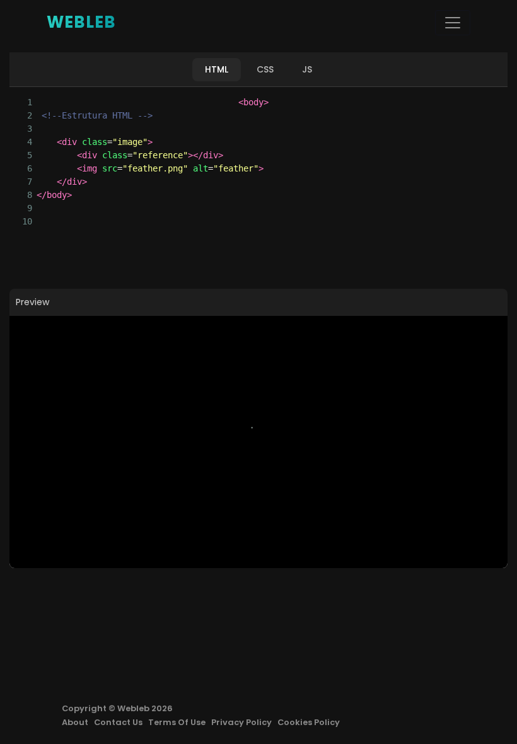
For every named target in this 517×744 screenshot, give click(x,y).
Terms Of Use (177, 722)
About (75, 722)
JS (307, 69)
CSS (265, 69)
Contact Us (118, 722)
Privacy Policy (241, 722)
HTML (216, 69)
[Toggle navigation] (452, 22)
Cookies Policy (308, 722)
